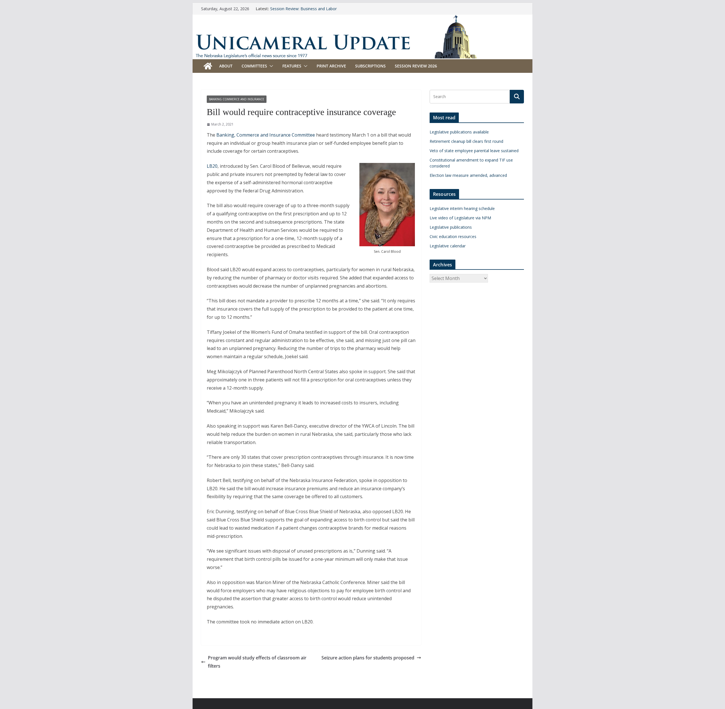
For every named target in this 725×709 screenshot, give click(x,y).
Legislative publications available (459, 132)
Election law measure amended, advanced (468, 175)
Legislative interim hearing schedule (462, 208)
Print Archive (331, 66)
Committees (254, 66)
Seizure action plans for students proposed (367, 658)
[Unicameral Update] (362, 18)
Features (291, 66)
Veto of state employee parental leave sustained (474, 150)
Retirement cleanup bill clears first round (466, 141)
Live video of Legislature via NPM (460, 217)
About (226, 66)
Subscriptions (370, 66)
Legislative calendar (448, 246)
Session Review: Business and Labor (303, 8)
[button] (270, 66)
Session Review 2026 (416, 66)
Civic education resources (453, 236)
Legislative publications (451, 227)
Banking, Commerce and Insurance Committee (265, 135)
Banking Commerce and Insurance (236, 99)
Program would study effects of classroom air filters (257, 662)
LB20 (212, 166)
